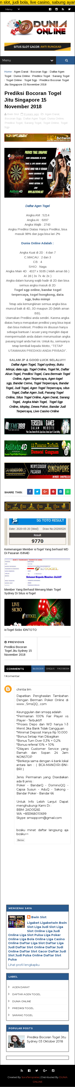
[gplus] (45, 1070)
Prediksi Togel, (32, 374)
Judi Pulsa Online (29, 955)
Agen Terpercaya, (35, 378)
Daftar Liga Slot (32, 943)
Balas (21, 840)
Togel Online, (38, 369)
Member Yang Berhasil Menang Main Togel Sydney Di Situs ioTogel (32, 591)
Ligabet (33, 923)
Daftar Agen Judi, (33, 392)
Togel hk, (54, 369)
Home (8, 71)
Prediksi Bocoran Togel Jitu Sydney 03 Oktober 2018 (46, 1039)
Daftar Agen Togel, (24, 364)
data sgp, (22, 369)
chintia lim (23, 689)
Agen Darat (21, 71)
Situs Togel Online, (29, 397)
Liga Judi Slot (45, 927)
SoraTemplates (30, 1077)
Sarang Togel (60, 76)
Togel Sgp (30, 80)
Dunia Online (22, 76)
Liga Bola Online (33, 939)
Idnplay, (25, 406)
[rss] (63, 9)
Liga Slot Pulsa (31, 935)
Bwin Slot (38, 917)
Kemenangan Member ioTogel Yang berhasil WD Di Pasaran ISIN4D (36, 551)
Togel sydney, (47, 364)
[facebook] (50, 9)
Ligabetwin (49, 923)
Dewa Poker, (40, 406)
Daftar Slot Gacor (34, 951)
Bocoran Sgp (39, 71)
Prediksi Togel (41, 76)
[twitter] (69, 9)
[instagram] (56, 9)
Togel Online (14, 80)
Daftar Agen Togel (34, 118)
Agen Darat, (51, 397)
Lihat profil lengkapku (24, 965)
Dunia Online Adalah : (37, 243)
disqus (50, 668)
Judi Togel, (22, 388)
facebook (63, 668)
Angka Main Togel (34, 402)
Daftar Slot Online (30, 947)
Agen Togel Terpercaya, (46, 388)
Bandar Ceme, (23, 383)
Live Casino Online (46, 411)
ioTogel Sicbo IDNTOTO (20, 629)
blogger (38, 668)
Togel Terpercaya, (46, 383)
